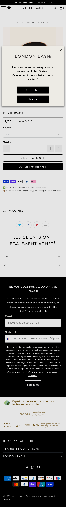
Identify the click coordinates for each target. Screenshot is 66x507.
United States (33, 90)
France (33, 99)
